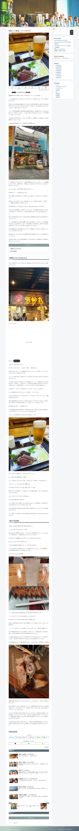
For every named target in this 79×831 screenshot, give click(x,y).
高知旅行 (15, 731)
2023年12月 (59, 67)
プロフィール (59, 88)
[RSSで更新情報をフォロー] (42, 743)
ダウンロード (16, 360)
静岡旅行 (58, 95)
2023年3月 (58, 72)
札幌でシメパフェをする (59, 49)
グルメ (57, 84)
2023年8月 (58, 70)
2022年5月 (58, 77)
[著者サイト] (15, 743)
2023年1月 (58, 74)
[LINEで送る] (23, 92)
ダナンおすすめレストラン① (60, 40)
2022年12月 (59, 75)
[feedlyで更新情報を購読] (28, 743)
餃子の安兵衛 (13, 251)
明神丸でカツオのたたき (16, 248)
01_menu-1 (11, 360)
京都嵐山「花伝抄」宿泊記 (60, 50)
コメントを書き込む (28, 818)
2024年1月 (58, 65)
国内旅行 (11, 731)
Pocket (17, 92)
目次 (28, 245)
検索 (54, 29)
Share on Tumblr (28, 92)
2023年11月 (58, 68)
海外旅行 (58, 93)
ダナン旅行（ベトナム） (61, 86)
